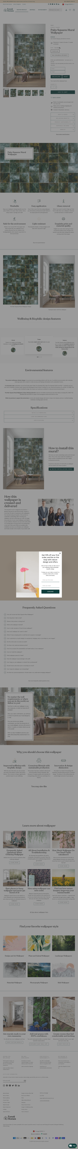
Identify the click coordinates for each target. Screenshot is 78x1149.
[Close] (60, 553)
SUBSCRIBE (50, 591)
